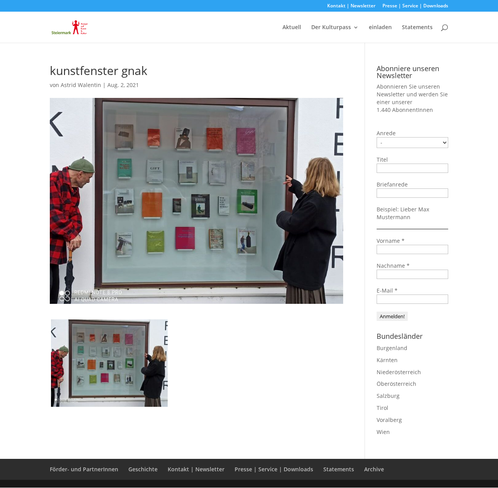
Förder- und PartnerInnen (84, 469)
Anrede (386, 133)
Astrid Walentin (81, 85)
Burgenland (392, 348)
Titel (382, 159)
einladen (380, 27)
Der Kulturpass (331, 27)
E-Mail (387, 290)
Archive (374, 469)
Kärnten (387, 360)
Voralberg (389, 420)
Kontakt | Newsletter (351, 6)
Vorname (391, 240)
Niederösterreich (399, 372)
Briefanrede (392, 184)
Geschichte (143, 469)
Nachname (393, 265)
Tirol (382, 407)
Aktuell (291, 27)
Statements (417, 27)
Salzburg (388, 395)
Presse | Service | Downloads (415, 6)
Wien (383, 432)
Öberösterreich (396, 383)
